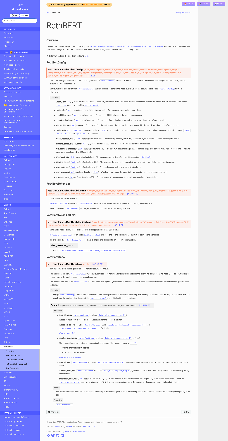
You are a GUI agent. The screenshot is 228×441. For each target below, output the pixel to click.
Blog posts (64, 432)
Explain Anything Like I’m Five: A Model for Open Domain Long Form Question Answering (126, 47)
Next (184, 412)
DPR (6, 261)
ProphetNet (9, 334)
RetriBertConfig (13, 355)
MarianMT (8, 299)
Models (7, 173)
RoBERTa (8, 373)
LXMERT (8, 295)
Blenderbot (9, 235)
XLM (6, 394)
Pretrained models (12, 92)
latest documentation (93, 5)
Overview (10, 351)
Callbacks (8, 160)
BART (6, 218)
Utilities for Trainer (12, 430)
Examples (8, 97)
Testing (7, 127)
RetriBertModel (12, 368)
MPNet (7, 312)
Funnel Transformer (12, 282)
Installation (8, 38)
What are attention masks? (70, 358)
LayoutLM (8, 286)
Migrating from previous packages (19, 116)
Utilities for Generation (14, 434)
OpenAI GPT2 (10, 325)
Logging (7, 169)
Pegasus (8, 329)
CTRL (6, 244)
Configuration (10, 165)
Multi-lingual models (13, 82)
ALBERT (7, 209)
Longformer (9, 291)
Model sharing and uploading (16, 74)
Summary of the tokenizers (16, 78)
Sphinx (57, 427)
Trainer (7, 199)
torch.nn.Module (80, 282)
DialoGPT (8, 252)
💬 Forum (219, 4)
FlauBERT (8, 274)
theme (69, 427)
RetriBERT (8, 347)
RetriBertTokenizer (14, 360)
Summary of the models (15, 61)
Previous (54, 412)
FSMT (6, 278)
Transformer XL (11, 390)
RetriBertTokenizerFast (16, 364)
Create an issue (78, 432)
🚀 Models (203, 4)
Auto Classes (10, 213)
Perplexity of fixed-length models (19, 146)
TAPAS (7, 386)
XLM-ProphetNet (11, 399)
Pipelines (8, 186)
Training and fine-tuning (14, 69)
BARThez (8, 222)
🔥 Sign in (188, 4)
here (86, 56)
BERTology (9, 141)
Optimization (9, 177)
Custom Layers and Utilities (16, 417)
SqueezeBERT (10, 377)
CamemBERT (10, 239)
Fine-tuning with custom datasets (19, 101)
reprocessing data (12, 65)
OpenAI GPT (9, 321)
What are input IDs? (67, 333)
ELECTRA (8, 265)
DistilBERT (8, 256)
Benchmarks (9, 150)
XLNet (7, 407)
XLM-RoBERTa (10, 403)
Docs (48, 13)
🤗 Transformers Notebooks (17, 105)
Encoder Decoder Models (15, 269)
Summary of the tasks (14, 56)
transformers (21, 9)
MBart (6, 304)
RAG (6, 338)
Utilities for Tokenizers (14, 426)
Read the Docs (89, 427)
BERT (6, 226)
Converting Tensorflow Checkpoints (14, 110)
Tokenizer (8, 195)
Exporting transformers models (18, 131)
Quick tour (8, 33)
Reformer (8, 342)
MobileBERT (9, 308)
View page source (183, 13)
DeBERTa (8, 248)
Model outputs (10, 182)
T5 (5, 381)
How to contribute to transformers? (13, 121)
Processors (9, 190)
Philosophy (9, 42)
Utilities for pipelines (13, 422)
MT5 (6, 317)
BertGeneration (11, 231)
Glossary (8, 46)
